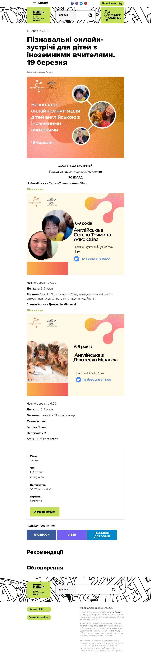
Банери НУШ (36, 609)
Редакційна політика (39, 617)
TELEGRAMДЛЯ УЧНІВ (102, 534)
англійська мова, (36, 72)
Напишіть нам (109, 3)
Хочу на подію (44, 512)
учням (50, 72)
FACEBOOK (41, 534)
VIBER (72, 534)
